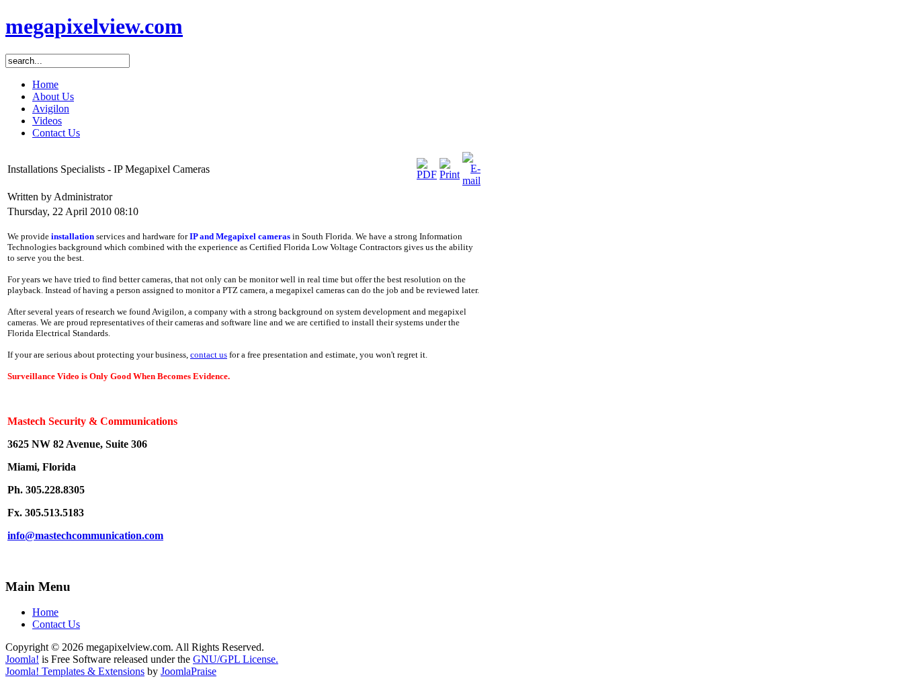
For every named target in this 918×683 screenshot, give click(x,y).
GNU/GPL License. (235, 659)
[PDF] (427, 174)
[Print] (450, 174)
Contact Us (56, 132)
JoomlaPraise (188, 671)
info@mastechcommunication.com (85, 535)
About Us (53, 96)
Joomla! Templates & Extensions (74, 671)
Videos (47, 120)
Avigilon (50, 108)
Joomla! (22, 659)
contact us (208, 355)
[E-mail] (471, 180)
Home (45, 84)
